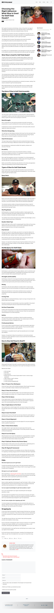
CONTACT (26, 605)
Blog (47, 2)
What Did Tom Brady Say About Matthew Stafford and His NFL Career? (46, 47)
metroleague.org (8, 605)
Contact (44, 2)
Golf (2, 21)
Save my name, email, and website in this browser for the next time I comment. (17, 583)
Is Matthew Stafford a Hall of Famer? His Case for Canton (46, 42)
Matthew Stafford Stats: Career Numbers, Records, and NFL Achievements (46, 51)
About (40, 2)
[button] (51, 2)
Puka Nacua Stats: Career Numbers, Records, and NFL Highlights (45, 34)
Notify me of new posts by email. (9, 589)
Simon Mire (12, 543)
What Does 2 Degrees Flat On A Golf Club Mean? (11, 557)
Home (36, 2)
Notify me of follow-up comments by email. (11, 586)
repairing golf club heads (15, 473)
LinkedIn (16, 549)
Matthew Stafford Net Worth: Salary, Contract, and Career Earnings (46, 38)
